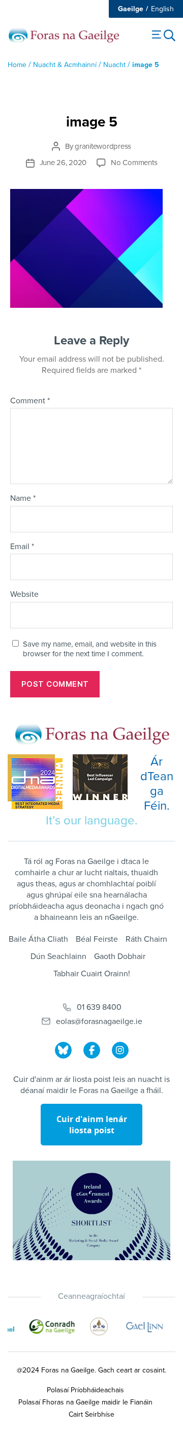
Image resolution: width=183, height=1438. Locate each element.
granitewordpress (103, 146)
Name (23, 498)
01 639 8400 (99, 1007)
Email (22, 547)
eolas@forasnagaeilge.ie (99, 1021)
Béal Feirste (97, 939)
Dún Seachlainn (58, 956)
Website (24, 594)
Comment (30, 401)
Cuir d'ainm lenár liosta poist (91, 1124)
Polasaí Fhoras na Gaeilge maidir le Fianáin (85, 1402)
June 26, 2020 (63, 162)
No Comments (134, 162)
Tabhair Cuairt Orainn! (91, 974)
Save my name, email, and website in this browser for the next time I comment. (90, 649)
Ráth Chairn (146, 939)
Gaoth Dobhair (119, 956)
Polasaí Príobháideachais (85, 1390)
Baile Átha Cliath (38, 939)
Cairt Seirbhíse (91, 1414)
